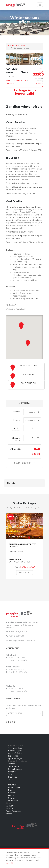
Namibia (11, 790)
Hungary (12, 793)
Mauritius (12, 785)
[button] (27, 343)
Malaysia (12, 772)
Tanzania (10, 83)
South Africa (13, 766)
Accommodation (15, 748)
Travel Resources (13, 811)
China (10, 779)
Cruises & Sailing (15, 753)
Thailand (11, 764)
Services (10, 808)
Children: (16, 439)
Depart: (16, 412)
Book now (24, 572)
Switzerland (13, 800)
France (11, 795)
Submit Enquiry (22, 463)
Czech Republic (15, 769)
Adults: (16, 429)
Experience (13, 756)
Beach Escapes (13, 80)
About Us (10, 806)
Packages (20, 45)
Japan (10, 774)
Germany (12, 798)
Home (11, 45)
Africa (23, 80)
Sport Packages (15, 758)
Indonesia (12, 777)
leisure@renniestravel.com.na (22, 640)
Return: (16, 420)
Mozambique (14, 787)
